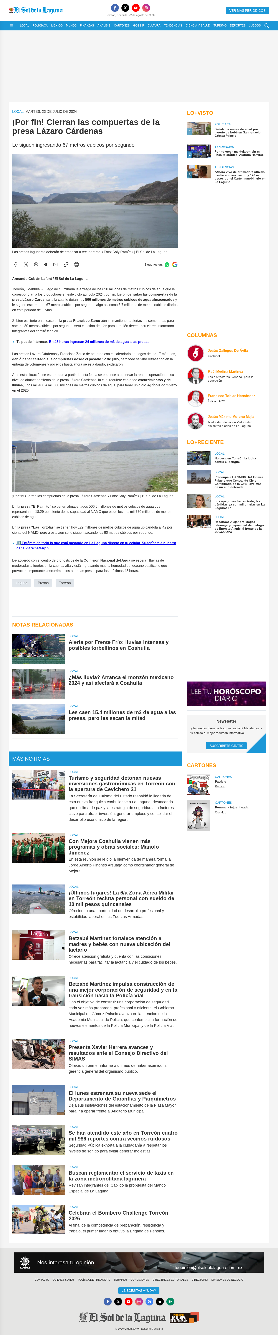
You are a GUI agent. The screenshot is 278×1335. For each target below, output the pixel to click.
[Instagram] (146, 8)
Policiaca (40, 25)
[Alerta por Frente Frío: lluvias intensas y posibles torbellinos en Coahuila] (38, 649)
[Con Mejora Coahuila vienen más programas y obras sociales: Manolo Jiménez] (38, 856)
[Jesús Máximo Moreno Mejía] (195, 421)
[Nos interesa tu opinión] (139, 1262)
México (57, 25)
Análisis (104, 25)
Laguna (21, 583)
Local (24, 25)
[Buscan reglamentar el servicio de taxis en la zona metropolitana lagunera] (38, 1182)
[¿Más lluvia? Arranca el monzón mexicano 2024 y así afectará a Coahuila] (38, 684)
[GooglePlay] (170, 1301)
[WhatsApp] (36, 264)
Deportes (238, 25)
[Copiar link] (66, 264)
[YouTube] (136, 8)
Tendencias (173, 25)
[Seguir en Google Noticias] (174, 264)
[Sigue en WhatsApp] (167, 264)
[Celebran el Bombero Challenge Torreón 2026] (38, 1222)
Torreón (65, 583)
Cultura (154, 25)
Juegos (255, 25)
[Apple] (160, 1301)
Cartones (122, 25)
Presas (43, 583)
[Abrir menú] (12, 26)
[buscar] (266, 25)
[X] (125, 8)
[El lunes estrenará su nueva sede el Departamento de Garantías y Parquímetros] (38, 1102)
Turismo (220, 25)
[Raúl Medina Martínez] (195, 375)
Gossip (138, 25)
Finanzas (87, 25)
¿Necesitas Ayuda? (139, 1290)
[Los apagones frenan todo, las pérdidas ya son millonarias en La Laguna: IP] (199, 502)
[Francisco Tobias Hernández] (195, 398)
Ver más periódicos (247, 10)
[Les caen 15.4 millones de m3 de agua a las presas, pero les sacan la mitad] (38, 719)
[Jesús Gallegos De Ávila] (195, 353)
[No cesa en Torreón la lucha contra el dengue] (199, 458)
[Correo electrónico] (55, 264)
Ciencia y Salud (198, 25)
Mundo (71, 25)
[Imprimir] (76, 264)
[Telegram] (46, 264)
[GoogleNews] (149, 1301)
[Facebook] (115, 8)
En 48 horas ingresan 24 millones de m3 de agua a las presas (99, 342)
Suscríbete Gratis (226, 746)
